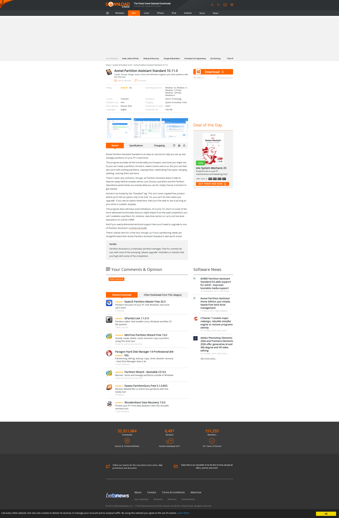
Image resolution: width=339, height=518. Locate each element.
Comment (142, 81)
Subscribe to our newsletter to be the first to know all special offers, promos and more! (207, 466)
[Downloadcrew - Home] (118, 4)
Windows (119, 13)
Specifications (136, 145)
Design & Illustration (172, 58)
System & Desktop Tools (122, 65)
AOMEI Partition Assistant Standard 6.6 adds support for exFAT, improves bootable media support (215, 283)
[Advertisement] (169, 35)
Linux (146, 13)
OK (326, 513)
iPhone (160, 13)
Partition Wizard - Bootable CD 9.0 (145, 372)
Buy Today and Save (211, 184)
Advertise (196, 492)
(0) (131, 87)
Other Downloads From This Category (163, 294)
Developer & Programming (195, 58)
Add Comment (116, 279)
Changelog (159, 145)
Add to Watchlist (124, 81)
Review (114, 145)
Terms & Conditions (173, 492)
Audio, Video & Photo (130, 58)
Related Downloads (121, 294)
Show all (230, 58)
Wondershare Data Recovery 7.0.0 (144, 402)
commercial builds (138, 228)
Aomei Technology (173, 99)
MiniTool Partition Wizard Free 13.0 (145, 335)
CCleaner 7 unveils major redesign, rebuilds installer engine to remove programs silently (216, 322)
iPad (174, 13)
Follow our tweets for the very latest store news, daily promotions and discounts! (137, 466)
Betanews (158, 499)
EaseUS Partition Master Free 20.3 (145, 301)
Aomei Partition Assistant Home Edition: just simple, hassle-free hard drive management (215, 303)
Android (187, 13)
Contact (151, 492)
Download (212, 72)
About (137, 492)
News (215, 13)
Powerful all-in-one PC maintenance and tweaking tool (211, 173)
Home (108, 65)
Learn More (183, 512)
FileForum (172, 499)
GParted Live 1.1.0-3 (136, 318)
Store (202, 13)
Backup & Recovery (151, 58)
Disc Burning (215, 58)
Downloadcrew (188, 499)
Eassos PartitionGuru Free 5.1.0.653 (145, 385)
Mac (134, 13)
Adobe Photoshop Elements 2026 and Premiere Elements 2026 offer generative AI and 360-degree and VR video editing (216, 344)
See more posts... (208, 358)
